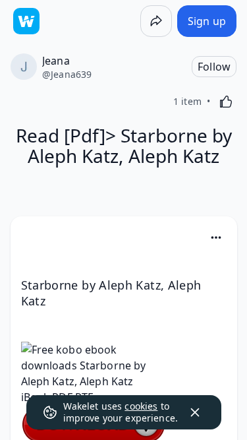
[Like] (225, 101)
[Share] (156, 21)
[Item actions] (216, 237)
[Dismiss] (195, 412)
